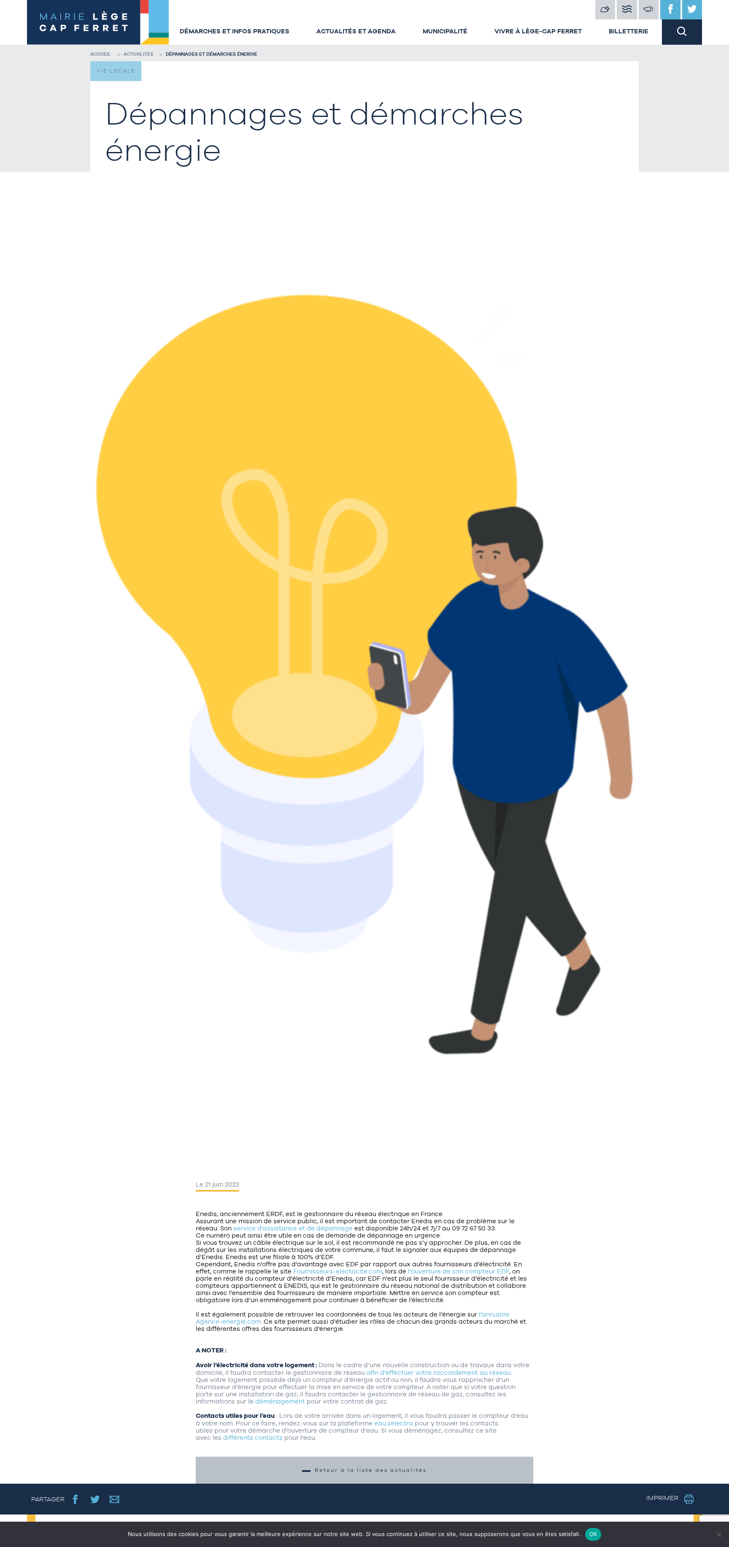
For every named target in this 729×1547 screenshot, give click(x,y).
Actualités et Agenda (356, 31)
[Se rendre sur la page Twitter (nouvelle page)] (95, 1499)
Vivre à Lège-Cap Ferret (538, 31)
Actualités (138, 54)
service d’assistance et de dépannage (293, 1228)
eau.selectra (393, 1423)
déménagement (280, 1401)
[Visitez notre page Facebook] (670, 9)
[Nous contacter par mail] (114, 1499)
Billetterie (628, 31)
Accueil (100, 54)
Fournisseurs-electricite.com (337, 1271)
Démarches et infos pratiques (234, 31)
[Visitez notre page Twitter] (692, 9)
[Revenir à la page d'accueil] (96, 22)
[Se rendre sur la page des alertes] (649, 9)
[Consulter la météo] (605, 9)
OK (593, 1534)
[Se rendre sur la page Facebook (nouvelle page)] (75, 1499)
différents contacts (253, 1437)
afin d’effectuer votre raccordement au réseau (439, 1372)
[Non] (718, 1534)
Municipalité (445, 31)
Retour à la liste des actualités (371, 1470)
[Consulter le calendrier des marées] (627, 9)
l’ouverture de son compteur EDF (458, 1271)
